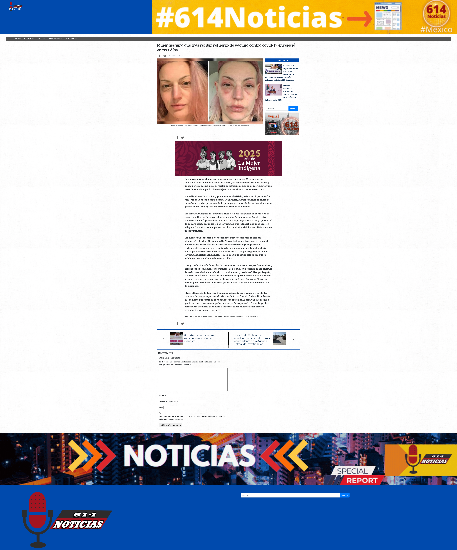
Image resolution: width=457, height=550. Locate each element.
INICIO (18, 38)
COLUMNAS (71, 38)
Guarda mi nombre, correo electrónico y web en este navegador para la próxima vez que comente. (192, 417)
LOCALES (41, 38)
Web (161, 407)
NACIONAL (29, 38)
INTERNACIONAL (56, 38)
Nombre (163, 395)
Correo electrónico (168, 401)
